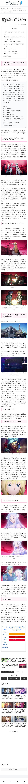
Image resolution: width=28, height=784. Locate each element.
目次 (12, 28)
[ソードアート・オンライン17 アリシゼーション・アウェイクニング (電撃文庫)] (5, 637)
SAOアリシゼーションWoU (8, 671)
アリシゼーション (19, 671)
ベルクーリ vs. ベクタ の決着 (10, 51)
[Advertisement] (14, 747)
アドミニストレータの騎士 (11, 53)
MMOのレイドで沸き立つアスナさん (13, 41)
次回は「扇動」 (7, 56)
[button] (24, 678)
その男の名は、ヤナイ (10, 48)
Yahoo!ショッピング (16, 639)
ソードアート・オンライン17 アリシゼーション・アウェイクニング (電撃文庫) (17, 628)
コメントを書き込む (14, 769)
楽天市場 (16, 636)
